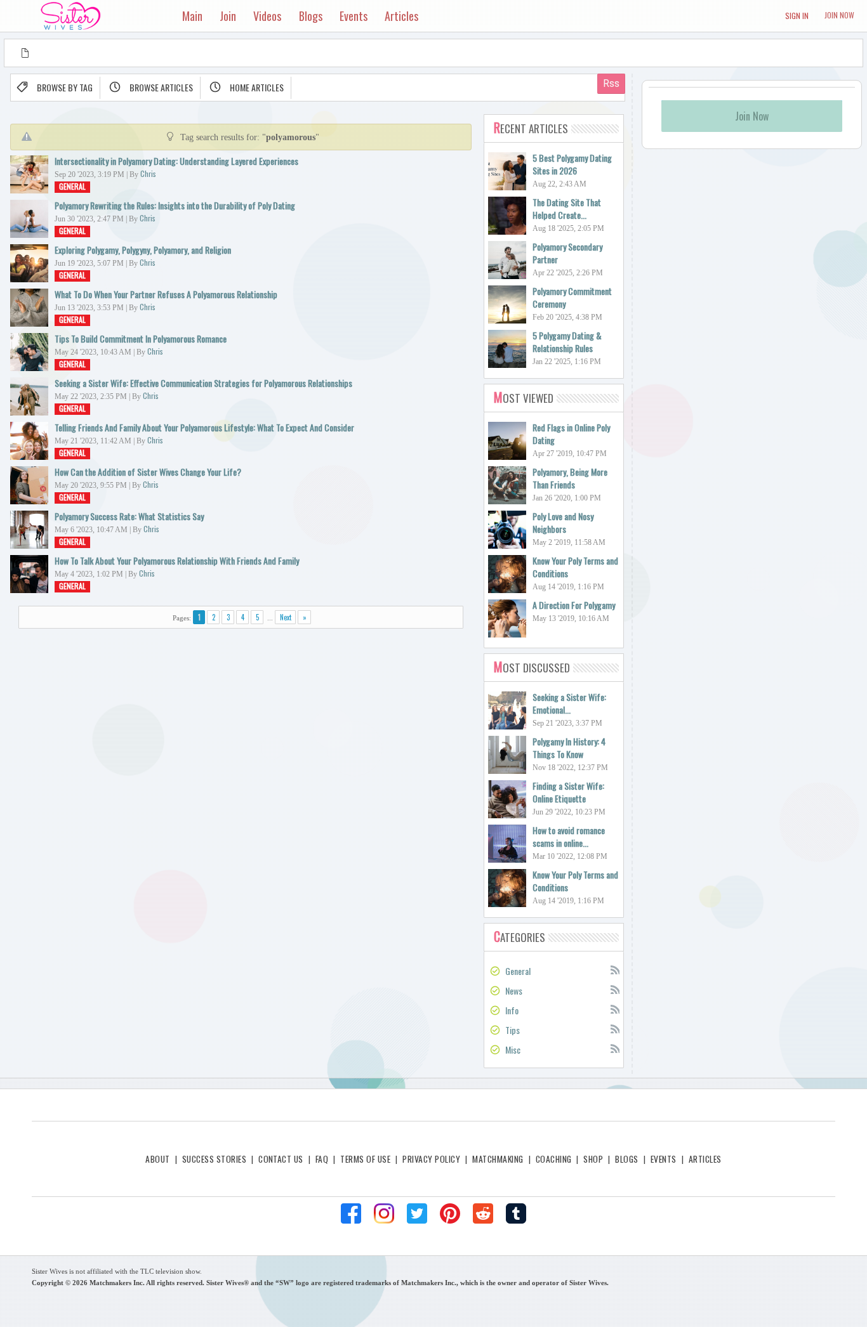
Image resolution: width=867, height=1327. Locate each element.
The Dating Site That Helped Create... (567, 208)
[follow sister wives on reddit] (483, 1213)
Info (512, 1010)
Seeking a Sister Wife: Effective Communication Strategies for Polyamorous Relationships (203, 382)
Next (285, 617)
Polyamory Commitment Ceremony (572, 297)
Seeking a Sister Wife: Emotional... (569, 703)
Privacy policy (431, 1159)
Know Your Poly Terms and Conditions (575, 567)
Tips (512, 1029)
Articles (705, 1159)
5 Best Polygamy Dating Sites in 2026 (572, 164)
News (513, 990)
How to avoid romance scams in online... (569, 836)
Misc (512, 1049)
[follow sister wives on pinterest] (450, 1213)
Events (664, 1159)
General (72, 186)
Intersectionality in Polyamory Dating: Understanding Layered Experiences (176, 160)
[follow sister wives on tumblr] (516, 1213)
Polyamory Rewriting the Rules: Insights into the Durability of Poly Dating (175, 205)
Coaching (554, 1159)
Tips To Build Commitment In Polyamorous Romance (141, 338)
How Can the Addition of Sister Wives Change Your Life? (148, 471)
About (157, 1159)
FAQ (321, 1159)
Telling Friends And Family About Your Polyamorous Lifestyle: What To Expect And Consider (204, 427)
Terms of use (365, 1159)
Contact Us (280, 1159)
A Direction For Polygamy (574, 604)
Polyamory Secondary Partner (567, 253)
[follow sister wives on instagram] (384, 1213)
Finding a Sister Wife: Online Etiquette (568, 792)
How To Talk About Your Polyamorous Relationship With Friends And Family (177, 560)
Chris (148, 173)
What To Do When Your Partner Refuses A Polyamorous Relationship (166, 294)
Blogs (626, 1159)
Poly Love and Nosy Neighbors (563, 522)
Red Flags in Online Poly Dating (571, 434)
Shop (593, 1159)
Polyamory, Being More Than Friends (570, 478)
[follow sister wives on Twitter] (417, 1213)
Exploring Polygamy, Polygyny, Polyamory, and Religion (143, 249)
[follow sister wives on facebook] (351, 1213)
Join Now (839, 15)
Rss (614, 969)
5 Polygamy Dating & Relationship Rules (567, 342)
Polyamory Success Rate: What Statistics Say (129, 516)
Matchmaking (497, 1159)
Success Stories (214, 1159)
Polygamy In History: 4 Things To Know (569, 748)
